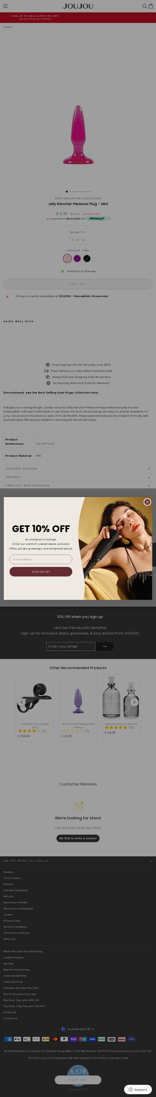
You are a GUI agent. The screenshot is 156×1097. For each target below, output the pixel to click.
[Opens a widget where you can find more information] (138, 1090)
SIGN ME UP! (41, 571)
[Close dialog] (147, 502)
